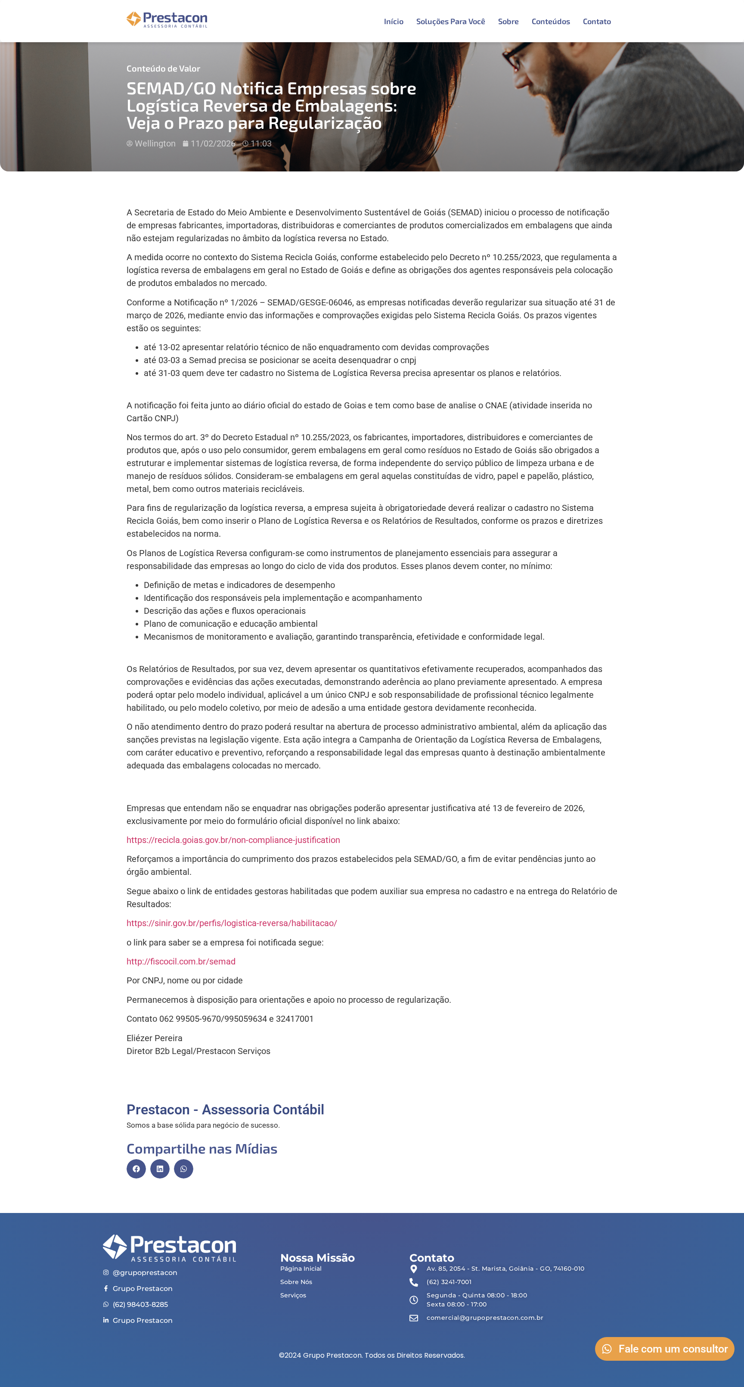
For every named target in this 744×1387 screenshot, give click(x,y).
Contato (597, 21)
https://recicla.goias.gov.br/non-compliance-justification (233, 840)
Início (393, 21)
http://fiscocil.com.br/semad (181, 961)
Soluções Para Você (450, 21)
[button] (136, 1169)
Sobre (508, 21)
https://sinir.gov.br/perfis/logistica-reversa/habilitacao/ (232, 923)
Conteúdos (551, 21)
